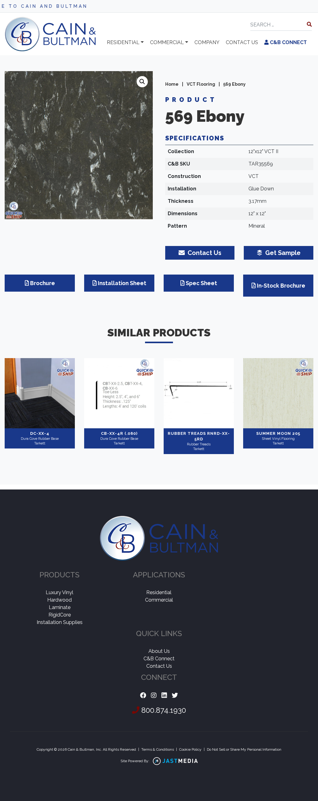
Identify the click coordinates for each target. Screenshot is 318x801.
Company (207, 42)
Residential (123, 42)
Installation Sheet (122, 283)
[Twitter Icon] (175, 695)
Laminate (59, 607)
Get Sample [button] (282, 253)
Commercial (167, 42)
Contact (242, 42)
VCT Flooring (201, 84)
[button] (142, 81)
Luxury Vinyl (59, 592)
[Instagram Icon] (153, 695)
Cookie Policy (190, 749)
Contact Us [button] (203, 253)
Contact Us (159, 666)
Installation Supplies (60, 622)
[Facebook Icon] (143, 695)
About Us (159, 651)
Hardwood (59, 600)
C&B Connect (288, 42)
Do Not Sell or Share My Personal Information (244, 749)
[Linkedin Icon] (164, 695)
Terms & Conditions (157, 749)
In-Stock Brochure (281, 285)
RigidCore (59, 615)
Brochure (42, 283)
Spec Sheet (201, 283)
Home (172, 84)
